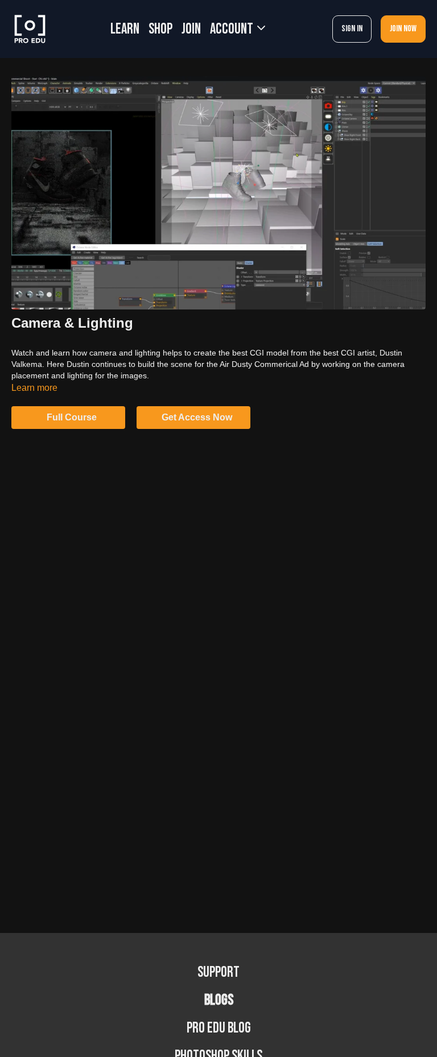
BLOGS (218, 1000)
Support (218, 972)
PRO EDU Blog (219, 1028)
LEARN (124, 29)
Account (232, 29)
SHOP (160, 29)
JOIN (191, 29)
